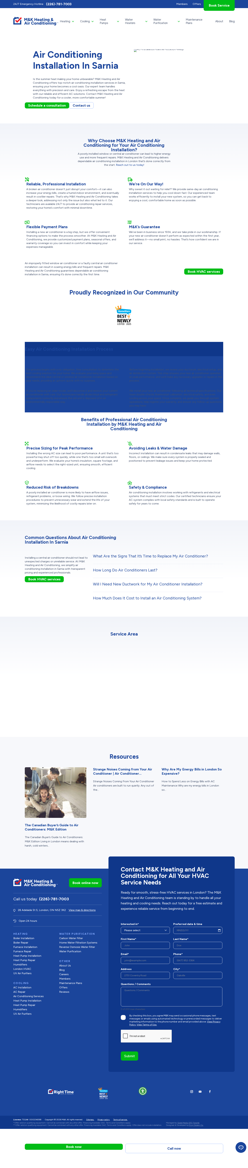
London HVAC (22, 968)
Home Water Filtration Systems (78, 942)
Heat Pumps (104, 21)
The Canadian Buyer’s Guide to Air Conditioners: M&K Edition (51, 827)
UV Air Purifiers (22, 973)
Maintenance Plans (194, 21)
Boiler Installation (23, 938)
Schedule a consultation (47, 105)
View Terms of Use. (147, 1024)
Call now (174, 1148)
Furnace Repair (22, 951)
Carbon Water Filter (71, 938)
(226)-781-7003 (59, 4)
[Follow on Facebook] (210, 1091)
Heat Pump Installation (27, 955)
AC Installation (22, 987)
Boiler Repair (20, 942)
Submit (129, 1056)
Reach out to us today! (130, 164)
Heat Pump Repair (24, 960)
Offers (63, 987)
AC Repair (19, 991)
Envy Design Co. (196, 1125)
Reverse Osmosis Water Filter (77, 947)
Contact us (81, 105)
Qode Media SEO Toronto (188, 1123)
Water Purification (160, 21)
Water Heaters (130, 21)
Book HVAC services (204, 272)
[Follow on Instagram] (191, 1091)
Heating (65, 21)
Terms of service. (120, 1119)
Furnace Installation (25, 947)
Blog (232, 21)
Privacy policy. (104, 1119)
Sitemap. (90, 1119)
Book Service (219, 5)
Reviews (64, 991)
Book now (74, 1147)
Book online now (85, 883)
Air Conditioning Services (28, 996)
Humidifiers (20, 964)
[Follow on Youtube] (200, 1091)
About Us (65, 965)
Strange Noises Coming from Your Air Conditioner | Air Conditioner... (122, 771)
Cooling (85, 21)
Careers (64, 974)
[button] (143, 1091)
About (219, 21)
